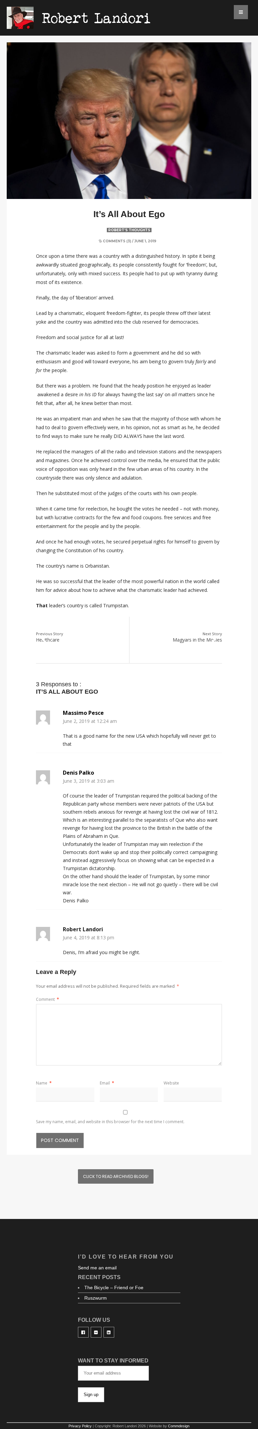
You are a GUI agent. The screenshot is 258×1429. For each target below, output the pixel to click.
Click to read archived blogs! (115, 1176)
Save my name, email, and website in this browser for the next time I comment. (110, 1122)
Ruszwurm (95, 1298)
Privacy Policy (80, 1426)
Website (171, 1083)
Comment (47, 999)
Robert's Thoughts (129, 230)
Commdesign (178, 1426)
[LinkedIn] (108, 1332)
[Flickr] (96, 1332)
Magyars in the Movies (197, 637)
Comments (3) (117, 241)
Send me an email (97, 1267)
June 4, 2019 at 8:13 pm (88, 937)
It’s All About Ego (129, 214)
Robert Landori (83, 929)
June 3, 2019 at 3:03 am (88, 781)
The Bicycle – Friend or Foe (113, 1287)
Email (107, 1083)
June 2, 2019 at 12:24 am (90, 721)
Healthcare (49, 637)
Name (44, 1083)
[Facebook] (83, 1332)
